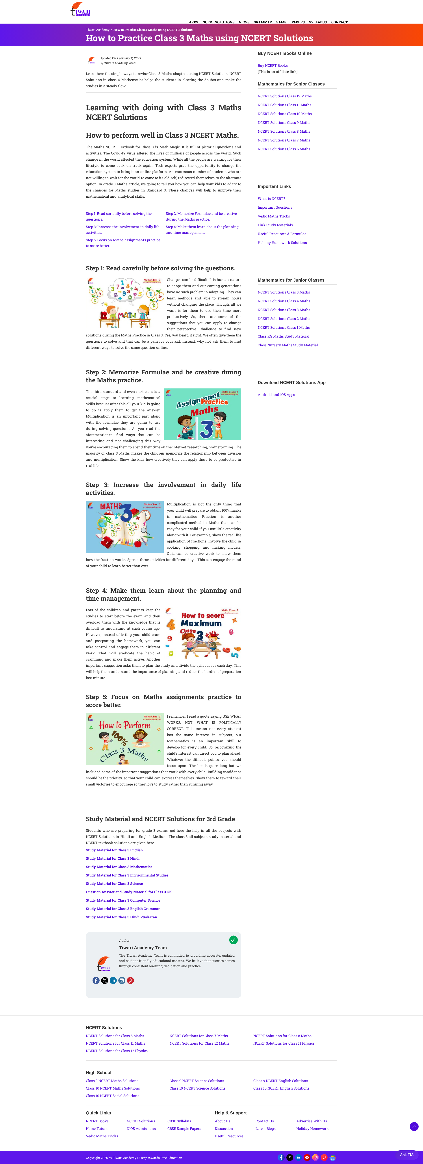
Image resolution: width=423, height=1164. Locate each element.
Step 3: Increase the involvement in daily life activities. (122, 229)
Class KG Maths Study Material (283, 336)
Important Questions (275, 207)
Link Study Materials (275, 225)
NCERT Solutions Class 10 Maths (285, 113)
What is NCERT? (271, 198)
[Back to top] (414, 1126)
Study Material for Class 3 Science (114, 883)
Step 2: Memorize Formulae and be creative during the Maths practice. (201, 216)
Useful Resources (229, 1136)
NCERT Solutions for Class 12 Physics (117, 1050)
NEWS (244, 22)
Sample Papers (290, 22)
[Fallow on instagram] (121, 980)
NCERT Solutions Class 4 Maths (284, 301)
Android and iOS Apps (276, 394)
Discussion (224, 1128)
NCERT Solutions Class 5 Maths (284, 292)
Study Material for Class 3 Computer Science (123, 900)
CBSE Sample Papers (184, 1128)
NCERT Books (97, 1121)
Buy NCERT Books (273, 65)
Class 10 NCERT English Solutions (281, 1088)
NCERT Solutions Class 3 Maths (284, 309)
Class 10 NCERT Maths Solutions (113, 1088)
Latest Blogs (266, 1128)
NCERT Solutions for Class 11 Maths (115, 1043)
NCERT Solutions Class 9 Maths (284, 122)
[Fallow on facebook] (96, 980)
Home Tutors (97, 1128)
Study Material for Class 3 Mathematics (119, 866)
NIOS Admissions (141, 1128)
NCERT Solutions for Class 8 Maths (282, 1035)
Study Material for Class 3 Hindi (112, 858)
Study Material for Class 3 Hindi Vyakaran (121, 917)
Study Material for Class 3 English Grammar (123, 908)
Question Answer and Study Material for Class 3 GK (129, 891)
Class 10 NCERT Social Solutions (112, 1095)
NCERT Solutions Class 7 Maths (284, 140)
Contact (339, 22)
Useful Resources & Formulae (282, 233)
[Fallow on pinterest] (130, 980)
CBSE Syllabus (179, 1121)
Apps (193, 22)
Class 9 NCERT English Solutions (280, 1080)
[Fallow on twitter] (104, 980)
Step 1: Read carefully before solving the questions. (119, 216)
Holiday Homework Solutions (282, 242)
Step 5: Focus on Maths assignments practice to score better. (123, 243)
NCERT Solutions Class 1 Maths (284, 327)
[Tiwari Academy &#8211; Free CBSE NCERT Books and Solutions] (80, 9)
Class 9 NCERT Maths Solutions (112, 1080)
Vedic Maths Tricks (274, 216)
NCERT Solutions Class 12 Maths (285, 96)
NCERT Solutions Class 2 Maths (284, 318)
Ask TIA (407, 1155)
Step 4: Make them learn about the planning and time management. (202, 229)
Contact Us (265, 1121)
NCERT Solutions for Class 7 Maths (199, 1035)
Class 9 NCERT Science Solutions (197, 1080)
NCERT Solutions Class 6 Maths (284, 149)
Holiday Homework (312, 1128)
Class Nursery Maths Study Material (288, 345)
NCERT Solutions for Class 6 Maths (115, 1035)
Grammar (263, 22)
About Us (222, 1121)
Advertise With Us (311, 1121)
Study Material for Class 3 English (114, 850)
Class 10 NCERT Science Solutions (198, 1088)
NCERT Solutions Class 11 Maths (284, 104)
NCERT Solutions (218, 22)
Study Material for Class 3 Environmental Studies (127, 875)
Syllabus (318, 22)
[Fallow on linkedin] (113, 980)
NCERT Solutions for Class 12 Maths (199, 1043)
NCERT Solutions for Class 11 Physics (284, 1043)
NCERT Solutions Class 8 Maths (284, 131)
